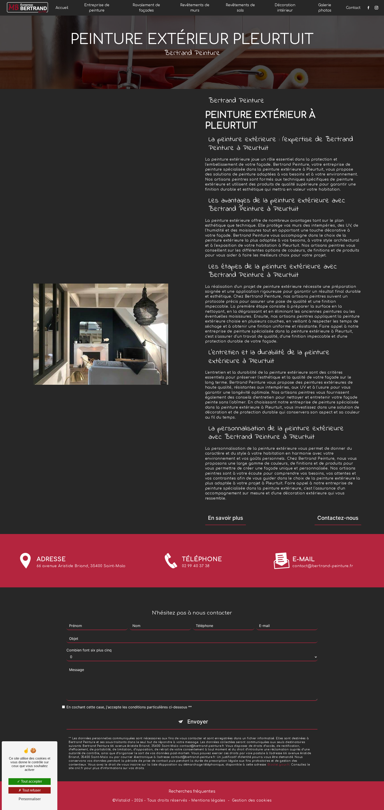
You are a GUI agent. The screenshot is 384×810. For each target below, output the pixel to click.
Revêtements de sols (240, 7)
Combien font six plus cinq (89, 650)
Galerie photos (324, 7)
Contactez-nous (337, 518)
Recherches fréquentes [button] (192, 791)
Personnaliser (30, 799)
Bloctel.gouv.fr (278, 764)
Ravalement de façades (146, 7)
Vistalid (123, 800)
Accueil (62, 8)
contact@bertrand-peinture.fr (322, 566)
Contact (353, 8)
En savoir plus (225, 518)
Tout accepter (31, 781)
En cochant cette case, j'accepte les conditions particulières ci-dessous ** (129, 707)
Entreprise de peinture (96, 7)
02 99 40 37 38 (196, 566)
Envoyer (197, 721)
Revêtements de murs (194, 7)
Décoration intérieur (285, 7)
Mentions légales (208, 800)
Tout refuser (31, 790)
